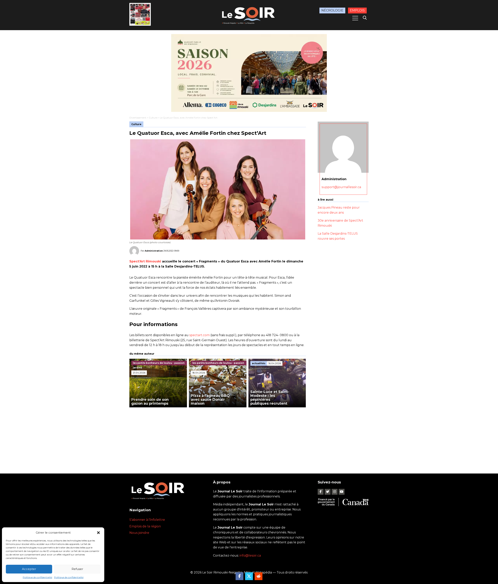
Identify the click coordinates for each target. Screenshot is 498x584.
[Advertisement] (217, 436)
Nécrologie (332, 10)
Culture (153, 117)
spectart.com (199, 335)
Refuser (77, 569)
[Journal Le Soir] (249, 14)
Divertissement (137, 117)
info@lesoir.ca (250, 555)
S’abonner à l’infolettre (147, 520)
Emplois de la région (145, 526)
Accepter (29, 569)
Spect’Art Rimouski (145, 261)
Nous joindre (139, 533)
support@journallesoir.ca (341, 187)
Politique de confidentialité (37, 577)
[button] (98, 533)
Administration (154, 250)
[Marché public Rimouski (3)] (249, 73)
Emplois (357, 10)
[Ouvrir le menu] (355, 18)
